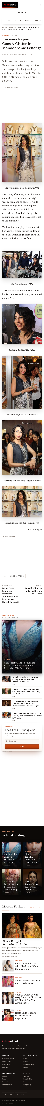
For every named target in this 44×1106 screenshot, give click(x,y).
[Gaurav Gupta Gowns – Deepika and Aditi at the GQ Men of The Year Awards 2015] (8, 998)
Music (25, 1067)
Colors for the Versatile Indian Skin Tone (27, 982)
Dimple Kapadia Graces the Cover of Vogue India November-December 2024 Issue (26, 679)
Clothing (5, 1067)
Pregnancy (27, 1085)
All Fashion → (35, 907)
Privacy (4, 1103)
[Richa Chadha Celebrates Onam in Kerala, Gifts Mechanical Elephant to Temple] (6, 715)
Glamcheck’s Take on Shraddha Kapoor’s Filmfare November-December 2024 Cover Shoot (19, 665)
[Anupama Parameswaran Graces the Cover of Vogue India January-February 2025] (6, 691)
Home (4, 27)
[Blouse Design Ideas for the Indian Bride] (22, 925)
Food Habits (27, 1079)
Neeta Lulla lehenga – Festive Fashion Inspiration (26, 1015)
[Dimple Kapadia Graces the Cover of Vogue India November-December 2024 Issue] (6, 679)
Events (25, 1061)
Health (26, 1073)
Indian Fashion (9, 1073)
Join (22, 746)
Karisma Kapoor (17, 576)
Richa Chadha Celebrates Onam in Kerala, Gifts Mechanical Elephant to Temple (27, 715)
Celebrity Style (31, 878)
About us (8, 1094)
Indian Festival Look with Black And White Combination (26, 966)
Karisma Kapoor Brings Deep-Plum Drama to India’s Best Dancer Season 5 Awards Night (25, 703)
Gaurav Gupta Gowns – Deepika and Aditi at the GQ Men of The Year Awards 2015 (28, 998)
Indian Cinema (7, 1082)
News (27, 20)
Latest (8, 20)
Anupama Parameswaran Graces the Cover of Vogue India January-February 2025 (26, 691)
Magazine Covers (8, 1059)
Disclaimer (12, 1103)
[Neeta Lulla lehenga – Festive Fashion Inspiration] (8, 1015)
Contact (21, 1094)
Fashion (18, 20)
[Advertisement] (22, 103)
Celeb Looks (6, 1061)
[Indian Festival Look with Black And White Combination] (8, 965)
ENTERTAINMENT (30, 1055)
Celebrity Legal (28, 1064)
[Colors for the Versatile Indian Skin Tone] (8, 981)
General (26, 1076)
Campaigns (6, 1064)
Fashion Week (7, 1085)
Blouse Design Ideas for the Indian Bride (14, 942)
